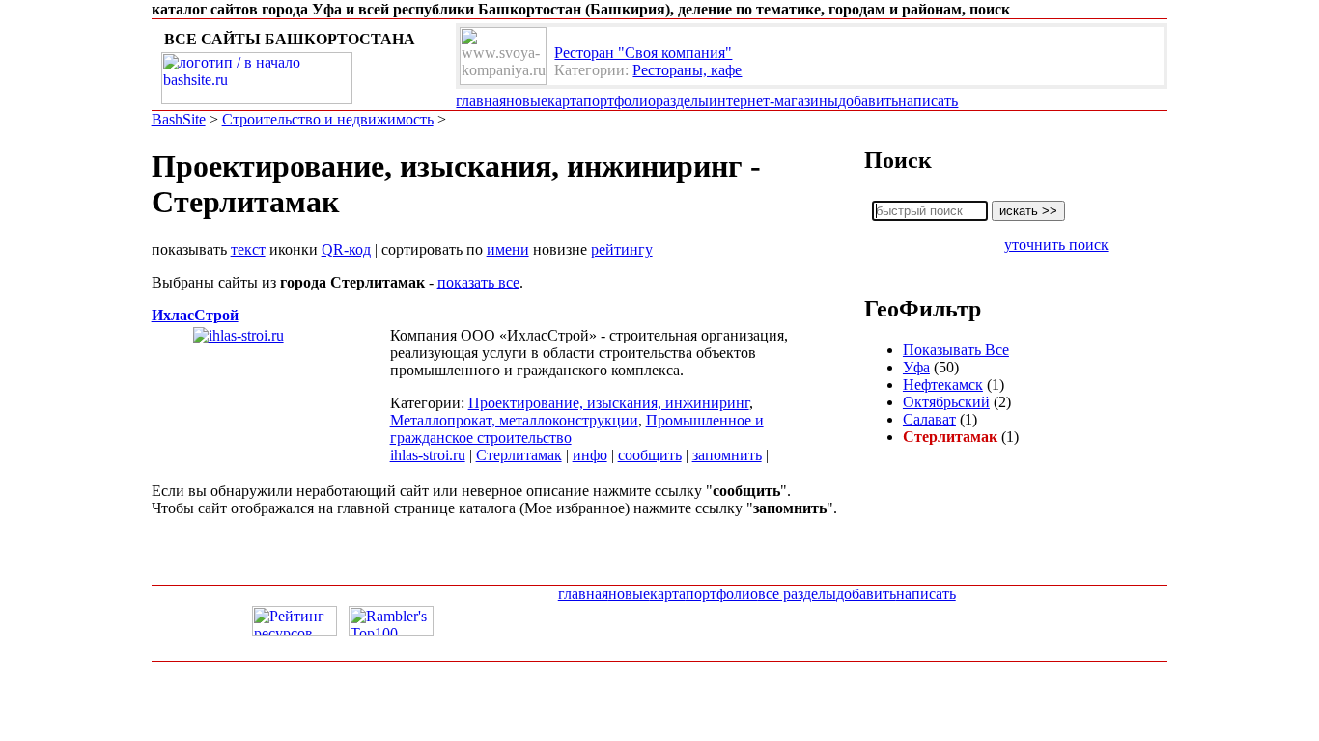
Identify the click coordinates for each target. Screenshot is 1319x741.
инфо (590, 455)
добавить (868, 101)
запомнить (727, 455)
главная (481, 101)
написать (928, 101)
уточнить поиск (1056, 244)
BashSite (179, 119)
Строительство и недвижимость (328, 119)
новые (526, 101)
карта (565, 101)
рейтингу (622, 249)
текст (248, 249)
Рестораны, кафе (687, 70)
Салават (929, 419)
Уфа (916, 367)
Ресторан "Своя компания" (643, 52)
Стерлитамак (519, 455)
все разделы (797, 594)
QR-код (346, 249)
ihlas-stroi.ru (427, 455)
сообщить (650, 455)
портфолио (619, 101)
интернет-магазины (773, 101)
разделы (682, 101)
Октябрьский (946, 402)
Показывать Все (956, 350)
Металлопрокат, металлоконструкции (514, 420)
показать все (478, 282)
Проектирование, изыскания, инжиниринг (608, 403)
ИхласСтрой (195, 315)
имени (508, 249)
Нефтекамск (943, 384)
